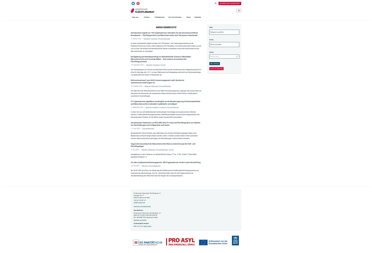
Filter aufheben (214, 63)
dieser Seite (147, 226)
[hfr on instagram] (138, 3)
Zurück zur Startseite (216, 68)
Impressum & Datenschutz (142, 206)
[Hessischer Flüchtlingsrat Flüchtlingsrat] (143, 10)
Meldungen (154, 86)
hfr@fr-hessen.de (139, 202)
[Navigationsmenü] (239, 10)
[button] (139, 17)
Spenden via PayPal (140, 220)
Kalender (198, 17)
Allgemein (149, 65)
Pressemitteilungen (164, 39)
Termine (162, 65)
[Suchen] (216, 3)
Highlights (147, 39)
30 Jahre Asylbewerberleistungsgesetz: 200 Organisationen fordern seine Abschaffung (166, 162)
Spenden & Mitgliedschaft (230, 3)
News (189, 17)
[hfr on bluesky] (133, 3)
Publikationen (160, 17)
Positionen (154, 39)
